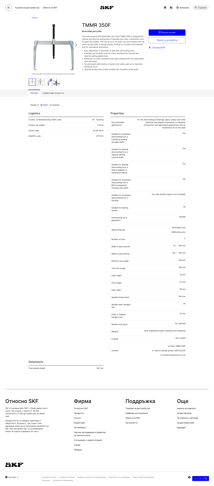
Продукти (79, 413)
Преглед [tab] (34, 93)
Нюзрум (78, 450)
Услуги (77, 418)
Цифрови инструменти (137, 413)
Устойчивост (80, 427)
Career (77, 445)
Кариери (181, 427)
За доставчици (184, 413)
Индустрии (79, 423)
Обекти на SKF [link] (50, 7)
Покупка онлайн (168, 32)
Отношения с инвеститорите (88, 440)
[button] (165, 8)
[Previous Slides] (31, 45)
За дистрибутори (185, 423)
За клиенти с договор (187, 418)
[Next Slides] (76, 45)
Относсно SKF (81, 408)
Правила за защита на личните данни (91, 477)
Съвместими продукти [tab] (53, 93)
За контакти (131, 423)
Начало (34, 18)
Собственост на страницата (119, 477)
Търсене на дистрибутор (167, 40)
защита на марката (186, 408)
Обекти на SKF (133, 418)
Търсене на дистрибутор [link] (27, 7)
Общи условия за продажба (143, 477)
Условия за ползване (67, 477)
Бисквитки (46, 480)
